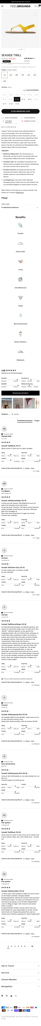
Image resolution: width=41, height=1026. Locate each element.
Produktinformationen (10, 207)
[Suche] (35, 6)
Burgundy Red (22, 75)
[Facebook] (3, 996)
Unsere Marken (9, 979)
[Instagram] (8, 996)
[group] (20, 370)
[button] (32, 59)
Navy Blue (4, 81)
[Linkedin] (17, 996)
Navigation (6, 986)
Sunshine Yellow (4, 75)
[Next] (24, 49)
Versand (10, 63)
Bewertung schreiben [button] (20, 393)
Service (5, 973)
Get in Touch (7, 966)
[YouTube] (13, 996)
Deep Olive (28, 75)
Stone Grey (34, 75)
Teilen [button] (32, 468)
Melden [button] (27, 468)
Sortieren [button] (4, 414)
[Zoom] (35, 13)
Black (16, 75)
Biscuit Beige (10, 75)
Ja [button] (24, 468)
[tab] (25, 421)
